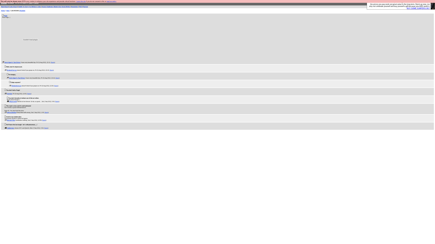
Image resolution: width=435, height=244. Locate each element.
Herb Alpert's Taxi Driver (13, 62)
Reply (53, 62)
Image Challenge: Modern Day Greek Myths (56, 7)
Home (3, 11)
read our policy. (112, 1)
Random (22, 11)
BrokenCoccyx (12, 70)
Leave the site (81, 1)
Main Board (4, 7)
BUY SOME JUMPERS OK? (418, 8)
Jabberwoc (10, 128)
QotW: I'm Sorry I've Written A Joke (29, 7)
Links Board (13, 7)
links (8, 11)
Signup (36, 3)
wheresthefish (11, 112)
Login (30, 3)
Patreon (85, 7)
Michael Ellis (11, 120)
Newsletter (74, 7)
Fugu (5, 16)
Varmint (9, 94)
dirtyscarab (13, 101)
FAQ (80, 7)
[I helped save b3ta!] (3, 62)
